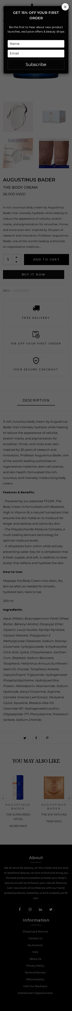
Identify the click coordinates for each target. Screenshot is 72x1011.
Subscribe (36, 64)
